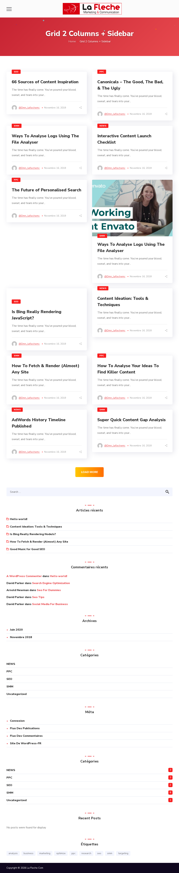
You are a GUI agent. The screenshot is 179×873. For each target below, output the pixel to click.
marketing (44, 853)
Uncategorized (16, 694)
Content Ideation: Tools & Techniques (36, 527)
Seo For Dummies (49, 590)
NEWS (102, 125)
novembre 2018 (21, 637)
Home (72, 41)
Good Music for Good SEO (27, 549)
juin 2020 (16, 630)
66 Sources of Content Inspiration (45, 82)
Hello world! (18, 519)
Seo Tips (38, 597)
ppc (73, 853)
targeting (123, 853)
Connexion (17, 721)
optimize (61, 853)
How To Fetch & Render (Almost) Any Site (39, 542)
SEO (16, 71)
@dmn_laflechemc (29, 107)
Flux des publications (25, 728)
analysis (13, 853)
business (28, 853)
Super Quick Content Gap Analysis (131, 420)
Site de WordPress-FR (25, 743)
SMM (16, 125)
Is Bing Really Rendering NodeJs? (33, 534)
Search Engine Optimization (51, 583)
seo (99, 853)
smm (109, 853)
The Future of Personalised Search (46, 190)
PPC (101, 71)
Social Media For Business (50, 604)
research (86, 853)
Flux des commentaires (26, 736)
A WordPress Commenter (24, 576)
